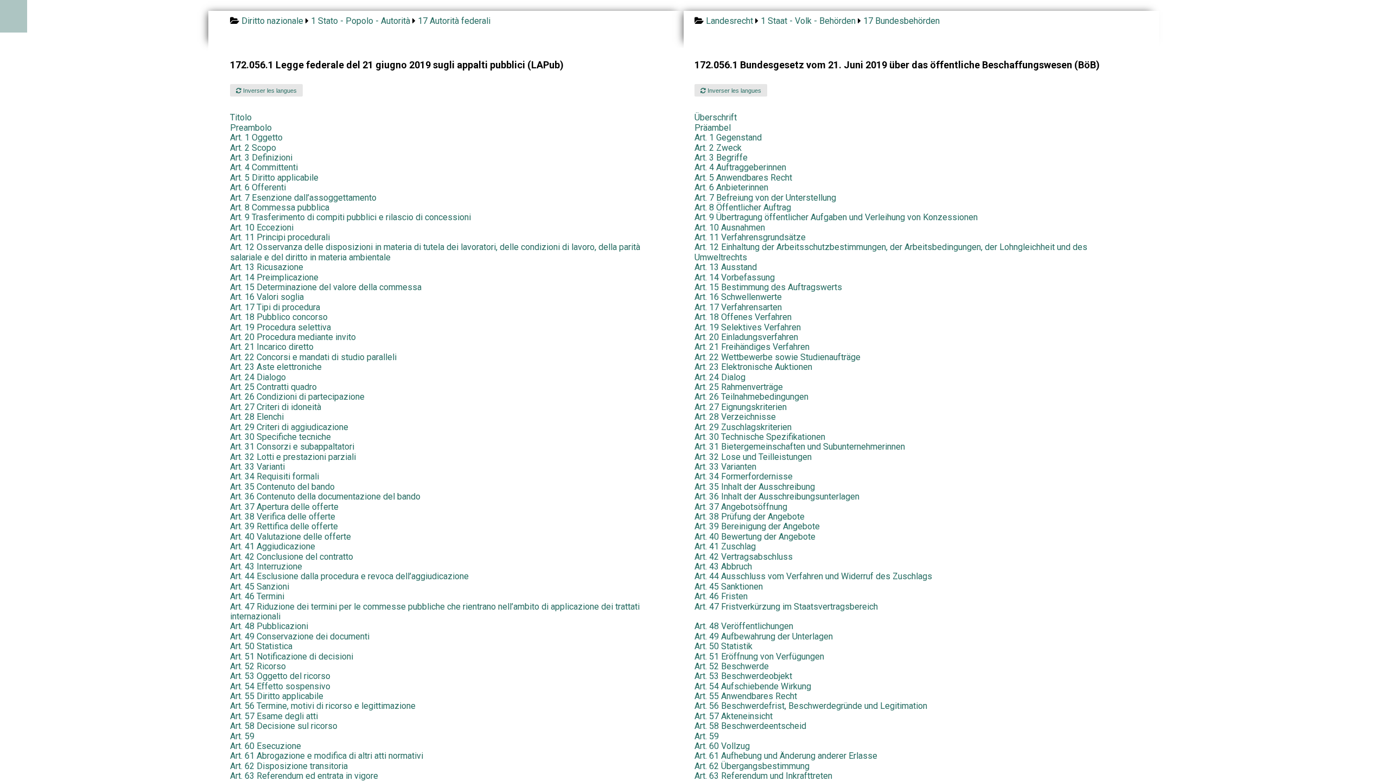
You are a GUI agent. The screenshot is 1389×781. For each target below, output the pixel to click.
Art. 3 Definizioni (261, 157)
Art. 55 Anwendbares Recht (745, 696)
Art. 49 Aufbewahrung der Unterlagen (763, 636)
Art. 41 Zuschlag (725, 546)
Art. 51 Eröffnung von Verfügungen (759, 656)
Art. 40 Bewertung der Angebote (754, 537)
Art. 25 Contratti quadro (273, 387)
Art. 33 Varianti (257, 467)
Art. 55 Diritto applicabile (276, 696)
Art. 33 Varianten (725, 467)
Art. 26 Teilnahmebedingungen (751, 397)
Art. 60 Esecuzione (265, 746)
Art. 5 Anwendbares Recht (743, 177)
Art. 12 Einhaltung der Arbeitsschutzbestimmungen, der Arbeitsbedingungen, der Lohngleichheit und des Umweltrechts (890, 252)
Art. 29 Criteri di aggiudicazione (289, 427)
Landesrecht (729, 21)
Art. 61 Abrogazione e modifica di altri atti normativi (326, 756)
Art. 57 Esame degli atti (274, 716)
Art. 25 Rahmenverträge (738, 387)
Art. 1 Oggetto (256, 137)
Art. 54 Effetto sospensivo (280, 686)
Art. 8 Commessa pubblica (279, 207)
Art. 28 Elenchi (257, 417)
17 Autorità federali (454, 21)
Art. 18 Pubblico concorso (279, 317)
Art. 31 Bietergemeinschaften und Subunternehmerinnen (799, 446)
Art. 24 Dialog (720, 377)
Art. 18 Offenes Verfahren (743, 317)
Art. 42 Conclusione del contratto (291, 557)
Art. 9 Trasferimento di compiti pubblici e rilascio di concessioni (350, 217)
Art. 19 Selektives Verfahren (747, 327)
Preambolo (251, 128)
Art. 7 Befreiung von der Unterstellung (765, 198)
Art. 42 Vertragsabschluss (743, 557)
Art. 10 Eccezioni (262, 227)
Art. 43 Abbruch (723, 566)
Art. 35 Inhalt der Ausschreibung (754, 487)
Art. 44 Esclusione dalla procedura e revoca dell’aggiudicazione (349, 576)
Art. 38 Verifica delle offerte (282, 516)
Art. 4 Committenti (264, 167)
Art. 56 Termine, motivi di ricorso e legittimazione (323, 706)
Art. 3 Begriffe (721, 157)
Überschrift (715, 117)
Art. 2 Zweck (718, 148)
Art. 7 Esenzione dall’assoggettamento (303, 198)
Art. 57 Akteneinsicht (733, 716)
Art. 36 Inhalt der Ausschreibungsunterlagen (776, 496)
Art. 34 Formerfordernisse (743, 476)
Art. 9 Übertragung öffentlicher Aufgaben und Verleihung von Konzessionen (836, 217)
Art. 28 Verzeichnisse (735, 417)
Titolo (241, 117)
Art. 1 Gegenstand (728, 137)
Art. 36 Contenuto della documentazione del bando (325, 496)
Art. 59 (242, 736)
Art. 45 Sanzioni (259, 586)
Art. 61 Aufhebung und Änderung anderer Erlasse (785, 756)
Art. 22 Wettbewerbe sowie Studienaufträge (777, 357)
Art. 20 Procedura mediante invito (293, 337)
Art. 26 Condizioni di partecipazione (297, 397)
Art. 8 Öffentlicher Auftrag (742, 207)
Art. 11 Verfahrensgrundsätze (750, 237)
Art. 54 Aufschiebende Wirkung (752, 686)
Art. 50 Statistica (261, 646)
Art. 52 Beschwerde (731, 666)
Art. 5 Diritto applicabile (274, 177)
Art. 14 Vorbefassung (734, 277)
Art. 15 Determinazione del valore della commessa (326, 287)
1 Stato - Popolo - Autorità (360, 21)
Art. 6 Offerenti (258, 187)
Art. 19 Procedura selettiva (280, 327)
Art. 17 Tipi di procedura (275, 307)
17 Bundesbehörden (901, 21)
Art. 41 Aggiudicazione (272, 546)
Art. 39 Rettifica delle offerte (284, 526)
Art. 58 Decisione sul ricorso (283, 726)
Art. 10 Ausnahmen (729, 227)
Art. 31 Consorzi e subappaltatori (292, 446)
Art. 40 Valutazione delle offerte (290, 537)
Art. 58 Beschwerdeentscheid (750, 726)
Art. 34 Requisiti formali (274, 476)
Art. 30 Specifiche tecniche (280, 437)
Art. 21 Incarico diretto (272, 347)
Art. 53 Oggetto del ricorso (280, 676)
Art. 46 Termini (257, 596)
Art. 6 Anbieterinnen (731, 187)
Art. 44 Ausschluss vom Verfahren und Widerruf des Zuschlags (813, 576)
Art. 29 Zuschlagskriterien (743, 427)
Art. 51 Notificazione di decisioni (291, 656)
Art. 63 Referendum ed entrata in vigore (304, 776)
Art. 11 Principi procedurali (280, 237)
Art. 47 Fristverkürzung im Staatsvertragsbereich (786, 606)
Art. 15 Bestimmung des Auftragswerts (768, 287)
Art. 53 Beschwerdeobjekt (743, 676)
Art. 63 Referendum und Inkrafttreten (763, 776)
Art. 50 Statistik (723, 646)
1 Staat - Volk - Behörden (808, 21)
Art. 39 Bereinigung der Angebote (757, 526)
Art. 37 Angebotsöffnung (740, 507)
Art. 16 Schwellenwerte (738, 297)
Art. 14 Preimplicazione (274, 277)
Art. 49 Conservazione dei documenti (299, 636)
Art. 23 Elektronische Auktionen (753, 367)
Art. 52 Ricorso (258, 666)
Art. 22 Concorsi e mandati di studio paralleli (313, 357)
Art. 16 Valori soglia (267, 297)
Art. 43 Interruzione (266, 566)
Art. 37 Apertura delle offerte (284, 507)
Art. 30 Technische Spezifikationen (759, 437)
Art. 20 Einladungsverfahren (746, 337)
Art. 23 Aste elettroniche (276, 367)
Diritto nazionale (272, 21)
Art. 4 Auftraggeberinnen (740, 167)
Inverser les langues (269, 90)
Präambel (712, 128)
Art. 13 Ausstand (725, 267)
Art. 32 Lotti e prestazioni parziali (293, 457)
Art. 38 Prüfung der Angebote (749, 516)
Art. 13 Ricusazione (266, 267)
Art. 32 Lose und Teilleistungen (753, 457)
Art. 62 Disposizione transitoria (289, 766)
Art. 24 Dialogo (258, 377)
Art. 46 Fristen (721, 596)
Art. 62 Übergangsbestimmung (752, 766)
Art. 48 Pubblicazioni (269, 626)
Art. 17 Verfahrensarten (738, 307)
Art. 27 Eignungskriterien (740, 407)
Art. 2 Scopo (253, 148)
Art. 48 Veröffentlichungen (743, 626)
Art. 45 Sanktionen (728, 586)
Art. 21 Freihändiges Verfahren (752, 347)
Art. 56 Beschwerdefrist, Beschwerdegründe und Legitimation (810, 706)
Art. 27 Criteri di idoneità (275, 407)
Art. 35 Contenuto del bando (282, 487)
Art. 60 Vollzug (722, 746)
